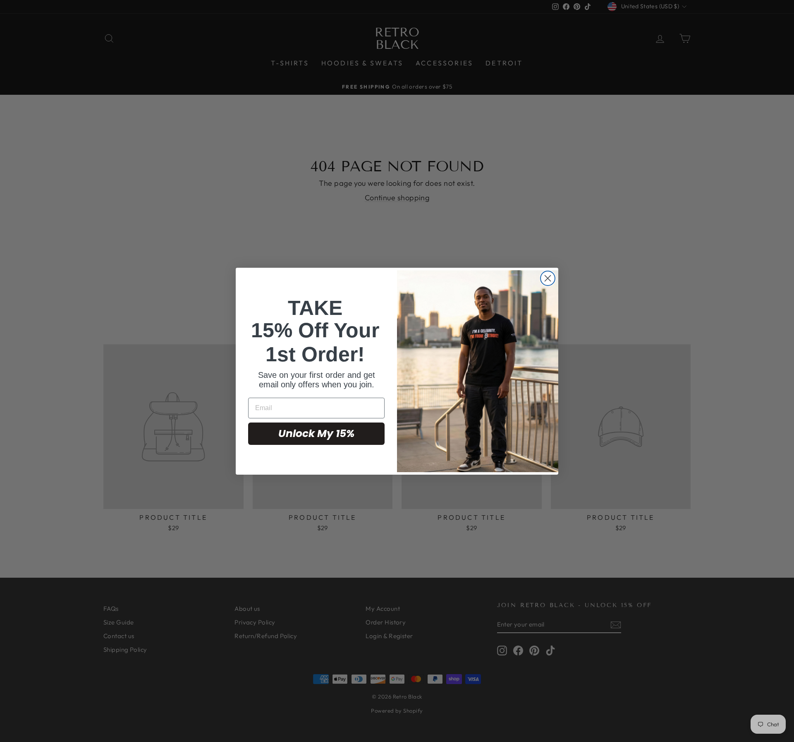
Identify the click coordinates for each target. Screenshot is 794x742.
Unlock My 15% (316, 433)
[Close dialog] (547, 278)
